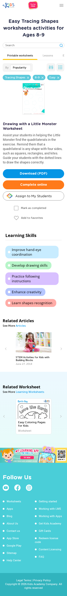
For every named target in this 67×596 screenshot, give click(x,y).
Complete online (33, 184)
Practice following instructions (26, 278)
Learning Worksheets (30, 392)
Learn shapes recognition (32, 303)
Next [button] (61, 349)
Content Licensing (50, 549)
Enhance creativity (26, 292)
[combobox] (20, 67)
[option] (33, 349)
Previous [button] (6, 349)
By (7, 67)
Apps (10, 508)
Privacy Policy (42, 580)
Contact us (13, 531)
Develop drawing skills (30, 265)
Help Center (14, 560)
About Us (12, 523)
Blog (9, 516)
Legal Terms (23, 580)
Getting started (48, 501)
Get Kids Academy (50, 523)
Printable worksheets (20, 55)
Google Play (14, 545)
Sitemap (12, 553)
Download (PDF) (33, 173)
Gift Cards (45, 531)
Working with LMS (50, 508)
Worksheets (14, 501)
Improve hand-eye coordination (26, 252)
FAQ (41, 556)
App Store (13, 538)
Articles (21, 325)
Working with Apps (50, 516)
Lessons (48, 55)
